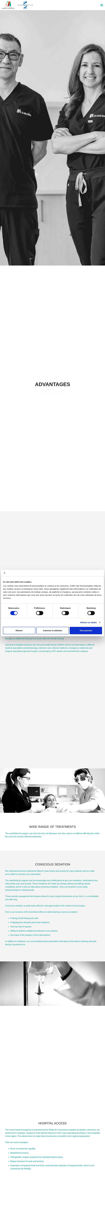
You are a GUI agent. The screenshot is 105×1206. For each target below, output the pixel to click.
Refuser (19, 630)
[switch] (39, 613)
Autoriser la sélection (52, 630)
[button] (102, 5)
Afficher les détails (88, 622)
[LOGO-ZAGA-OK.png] (25, 5)
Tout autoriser (86, 630)
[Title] (8, 5)
